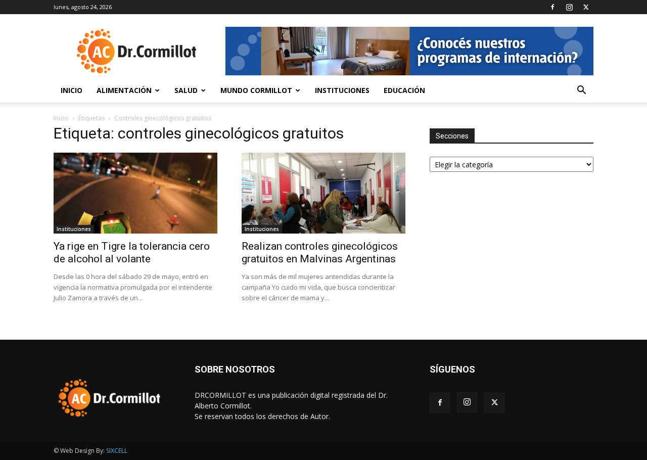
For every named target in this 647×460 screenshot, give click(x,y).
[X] (585, 7)
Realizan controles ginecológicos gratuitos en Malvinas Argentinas (320, 252)
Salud (186, 90)
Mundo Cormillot (256, 90)
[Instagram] (569, 7)
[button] (581, 91)
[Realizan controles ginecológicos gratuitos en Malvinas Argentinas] (323, 193)
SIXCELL (116, 450)
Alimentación (124, 90)
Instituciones (342, 90)
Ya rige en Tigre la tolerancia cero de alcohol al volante (132, 252)
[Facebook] (552, 7)
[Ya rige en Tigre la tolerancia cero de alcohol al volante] (135, 193)
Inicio (71, 90)
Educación (404, 90)
